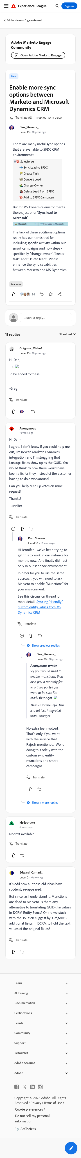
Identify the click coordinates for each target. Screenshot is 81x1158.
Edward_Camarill (31, 872)
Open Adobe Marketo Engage (41, 55)
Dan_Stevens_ (29, 127)
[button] (24, 117)
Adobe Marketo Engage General (24, 20)
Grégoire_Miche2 (31, 348)
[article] (40, 380)
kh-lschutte (27, 822)
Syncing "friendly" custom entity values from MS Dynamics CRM (40, 607)
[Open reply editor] (40, 318)
